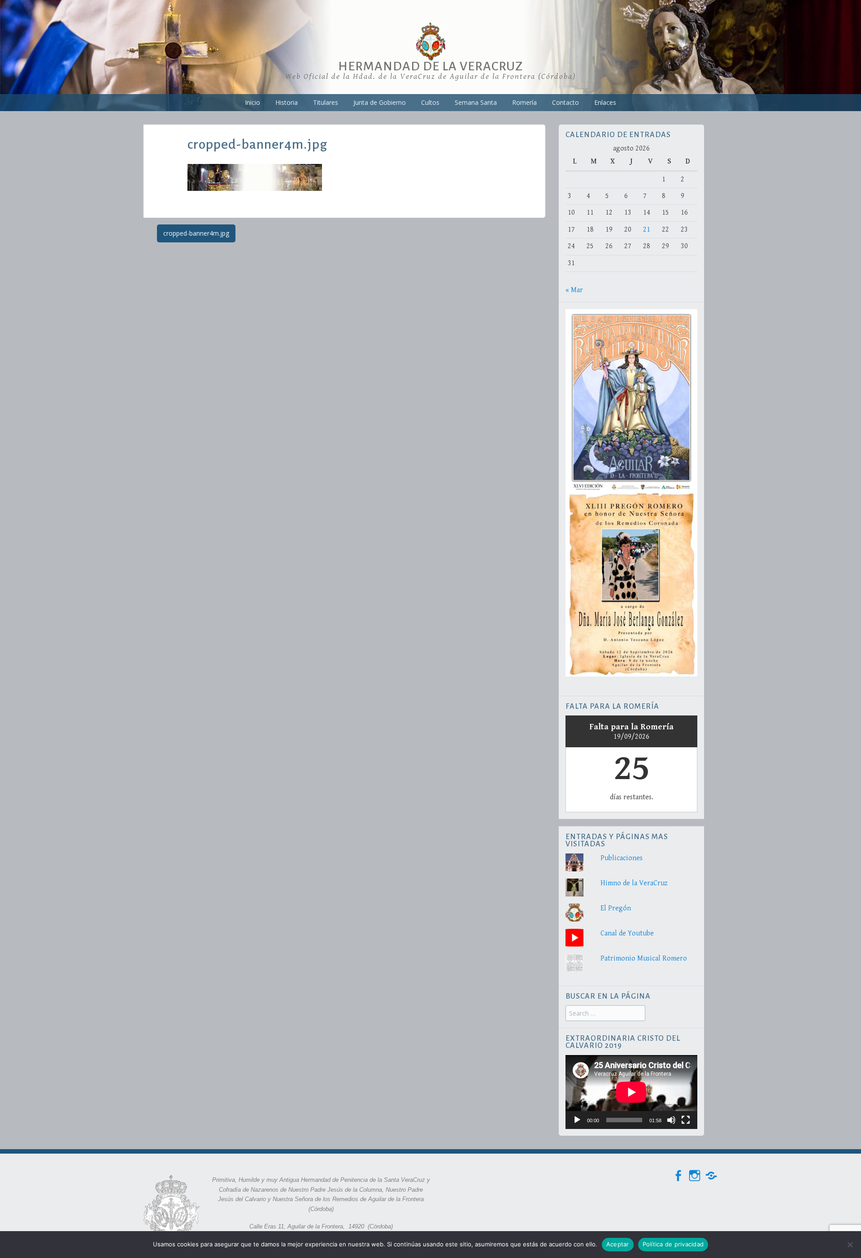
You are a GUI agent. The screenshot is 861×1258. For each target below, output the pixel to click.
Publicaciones (621, 858)
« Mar (574, 290)
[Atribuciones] (711, 1176)
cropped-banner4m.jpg (196, 233)
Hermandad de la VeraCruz (430, 66)
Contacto (565, 102)
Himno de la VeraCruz (634, 883)
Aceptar (617, 1244)
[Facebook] (678, 1176)
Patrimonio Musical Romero (643, 958)
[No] (849, 1244)
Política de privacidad (673, 1244)
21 (646, 229)
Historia (286, 102)
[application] (631, 1092)
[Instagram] (694, 1176)
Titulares (325, 102)
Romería (524, 102)
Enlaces (605, 102)
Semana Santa (476, 102)
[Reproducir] (577, 1120)
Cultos (430, 102)
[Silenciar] (671, 1120)
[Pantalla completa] (685, 1120)
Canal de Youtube (627, 933)
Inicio (252, 102)
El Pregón (615, 908)
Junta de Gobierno (379, 102)
